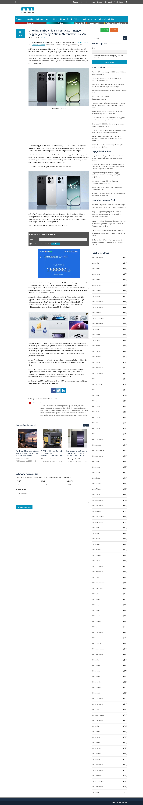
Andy (93, 212)
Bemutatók (29, 19)
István (43, 37)
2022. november (97, 505)
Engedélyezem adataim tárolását (41, 244)
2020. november (97, 638)
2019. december (97, 698)
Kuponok (30, 23)
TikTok (60, 23)
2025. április (96, 346)
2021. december (97, 566)
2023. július (95, 461)
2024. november (97, 373)
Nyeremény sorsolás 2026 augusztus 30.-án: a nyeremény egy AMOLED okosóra (107, 112)
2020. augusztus (97, 654)
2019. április (96, 743)
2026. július (95, 263)
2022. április (96, 544)
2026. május (96, 274)
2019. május (96, 737)
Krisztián (95, 205)
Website (69, 481)
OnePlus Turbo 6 (82, 42)
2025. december (97, 302)
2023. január (96, 494)
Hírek (55, 19)
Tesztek (18, 19)
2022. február (96, 555)
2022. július (95, 528)
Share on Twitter (58, 390)
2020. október (96, 643)
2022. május (96, 539)
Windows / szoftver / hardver (85, 19)
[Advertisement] (59, 128)
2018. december (97, 765)
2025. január (96, 362)
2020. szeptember (98, 649)
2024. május (96, 406)
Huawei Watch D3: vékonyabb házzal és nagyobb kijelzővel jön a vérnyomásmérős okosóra (108, 119)
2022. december (97, 500)
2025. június (96, 335)
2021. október (96, 577)
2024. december (97, 368)
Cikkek (62, 19)
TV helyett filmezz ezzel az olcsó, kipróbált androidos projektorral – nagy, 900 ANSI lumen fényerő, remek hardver (109, 223)
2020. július (95, 660)
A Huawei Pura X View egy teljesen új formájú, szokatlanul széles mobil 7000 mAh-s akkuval (107, 242)
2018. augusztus (97, 787)
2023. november (97, 439)
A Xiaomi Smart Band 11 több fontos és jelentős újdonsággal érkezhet (108, 98)
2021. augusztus (97, 588)
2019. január (96, 759)
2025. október (96, 313)
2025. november (97, 307)
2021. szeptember (98, 583)
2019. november (97, 704)
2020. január (96, 693)
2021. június (96, 599)
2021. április (96, 610)
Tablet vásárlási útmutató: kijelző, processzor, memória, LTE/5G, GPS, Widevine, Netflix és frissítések (107, 138)
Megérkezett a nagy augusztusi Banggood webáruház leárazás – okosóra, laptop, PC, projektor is (106, 175)
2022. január (96, 561)
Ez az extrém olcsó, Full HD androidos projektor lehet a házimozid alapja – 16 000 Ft (108, 232)
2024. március (96, 417)
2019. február (96, 754)
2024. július (95, 395)
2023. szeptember (98, 450)
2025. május (96, 340)
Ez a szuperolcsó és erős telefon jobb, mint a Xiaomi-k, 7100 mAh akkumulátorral (77, 454)
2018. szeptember (98, 781)
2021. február (96, 621)
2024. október (96, 379)
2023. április (96, 478)
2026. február (96, 291)
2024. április (96, 412)
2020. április (96, 676)
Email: (31, 239)
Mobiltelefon (49, 399)
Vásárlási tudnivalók (106, 19)
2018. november (97, 770)
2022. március (96, 550)
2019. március (96, 748)
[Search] (125, 38)
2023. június (96, 467)
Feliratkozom (55, 244)
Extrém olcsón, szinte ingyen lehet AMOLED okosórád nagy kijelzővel (106, 79)
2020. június (96, 665)
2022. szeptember (98, 516)
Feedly (106, 30)
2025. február (96, 357)
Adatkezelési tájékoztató (119, 803)
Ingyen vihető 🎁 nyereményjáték (87, 23)
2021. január (96, 627)
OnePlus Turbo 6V (38, 45)
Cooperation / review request (84, 2)
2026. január (96, 296)
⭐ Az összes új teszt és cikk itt (115, 23)
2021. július (95, 594)
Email (43, 481)
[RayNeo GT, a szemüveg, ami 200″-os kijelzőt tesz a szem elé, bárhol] (27, 438)
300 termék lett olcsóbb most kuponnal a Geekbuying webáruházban (105, 182)
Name (18, 481)
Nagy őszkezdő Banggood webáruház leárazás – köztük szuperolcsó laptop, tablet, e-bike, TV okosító (108, 158)
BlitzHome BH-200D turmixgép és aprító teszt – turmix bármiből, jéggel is (108, 125)
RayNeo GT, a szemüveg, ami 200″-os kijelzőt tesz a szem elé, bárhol (27, 453)
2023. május (96, 472)
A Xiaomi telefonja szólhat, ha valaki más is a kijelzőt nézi (109, 92)
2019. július (95, 726)
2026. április (96, 280)
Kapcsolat (108, 2)
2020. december (97, 632)
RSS (115, 30)
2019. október (96, 709)
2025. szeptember (98, 318)
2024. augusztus (97, 390)
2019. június (96, 732)
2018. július (95, 792)
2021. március (96, 616)
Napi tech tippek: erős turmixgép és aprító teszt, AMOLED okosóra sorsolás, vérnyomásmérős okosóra (108, 105)
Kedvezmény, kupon (43, 19)
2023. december (97, 434)
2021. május (96, 605)
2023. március (96, 483)
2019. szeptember (98, 715)
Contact (99, 2)
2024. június (96, 401)
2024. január (96, 428)
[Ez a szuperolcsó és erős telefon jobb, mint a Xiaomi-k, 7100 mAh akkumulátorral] (77, 438)
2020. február (96, 687)
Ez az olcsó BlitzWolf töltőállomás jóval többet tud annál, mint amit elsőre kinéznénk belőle (109, 131)
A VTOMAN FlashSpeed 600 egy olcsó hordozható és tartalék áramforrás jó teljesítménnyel (51, 455)
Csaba (94, 240)
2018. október (96, 776)
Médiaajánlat (118, 2)
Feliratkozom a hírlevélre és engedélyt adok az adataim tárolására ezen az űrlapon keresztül (107, 57)
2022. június (96, 533)
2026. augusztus (97, 257)
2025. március (96, 351)
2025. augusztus (97, 324)
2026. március (96, 285)
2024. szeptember (98, 384)
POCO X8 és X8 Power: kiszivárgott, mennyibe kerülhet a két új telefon (107, 146)
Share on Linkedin (63, 390)
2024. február (96, 423)
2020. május (96, 671)
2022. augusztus (97, 522)
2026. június (96, 269)
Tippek (69, 19)
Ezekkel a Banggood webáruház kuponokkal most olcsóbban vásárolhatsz (108, 194)
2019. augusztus (97, 720)
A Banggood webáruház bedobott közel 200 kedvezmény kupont (107, 188)
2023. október (96, 445)
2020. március (96, 682)
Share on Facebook (53, 390)
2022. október (96, 511)
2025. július (95, 329)
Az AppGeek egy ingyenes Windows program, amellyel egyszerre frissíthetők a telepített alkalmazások (106, 214)
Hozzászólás (21, 489)
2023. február (96, 489)
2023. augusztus (97, 456)
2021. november (97, 572)
